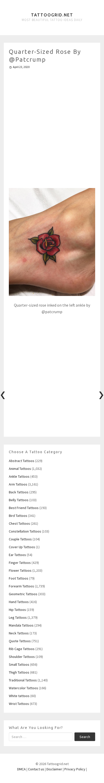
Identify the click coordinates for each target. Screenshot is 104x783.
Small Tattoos (19, 664)
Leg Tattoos (18, 617)
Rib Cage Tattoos (22, 649)
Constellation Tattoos (25, 531)
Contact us (36, 769)
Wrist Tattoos (19, 703)
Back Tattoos (19, 492)
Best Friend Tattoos (24, 507)
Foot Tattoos (18, 578)
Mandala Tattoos (21, 625)
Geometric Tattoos (23, 594)
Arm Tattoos (18, 484)
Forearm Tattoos (21, 586)
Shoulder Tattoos (22, 656)
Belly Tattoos (19, 500)
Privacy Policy (74, 769)
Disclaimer (54, 769)
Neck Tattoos (19, 633)
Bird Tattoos (18, 515)
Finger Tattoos (20, 562)
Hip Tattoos (17, 609)
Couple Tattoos (20, 539)
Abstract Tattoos (21, 460)
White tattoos (19, 696)
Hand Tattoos (19, 602)
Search (85, 736)
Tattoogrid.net (52, 15)
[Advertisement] (52, 126)
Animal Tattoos (20, 468)
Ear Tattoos (17, 554)
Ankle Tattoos (19, 476)
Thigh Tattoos (19, 672)
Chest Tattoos (19, 523)
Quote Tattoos (20, 641)
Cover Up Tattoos (22, 547)
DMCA (21, 769)
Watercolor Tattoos (23, 688)
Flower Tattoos (20, 570)
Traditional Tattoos (23, 680)
